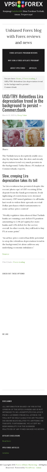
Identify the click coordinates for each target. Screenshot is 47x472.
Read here (6, 441)
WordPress (30, 468)
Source (5, 254)
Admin (38, 468)
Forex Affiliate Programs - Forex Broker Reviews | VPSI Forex (23, 4)
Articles (5, 453)
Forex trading (19, 262)
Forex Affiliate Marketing (26, 465)
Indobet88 (17, 11)
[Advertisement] (23, 301)
